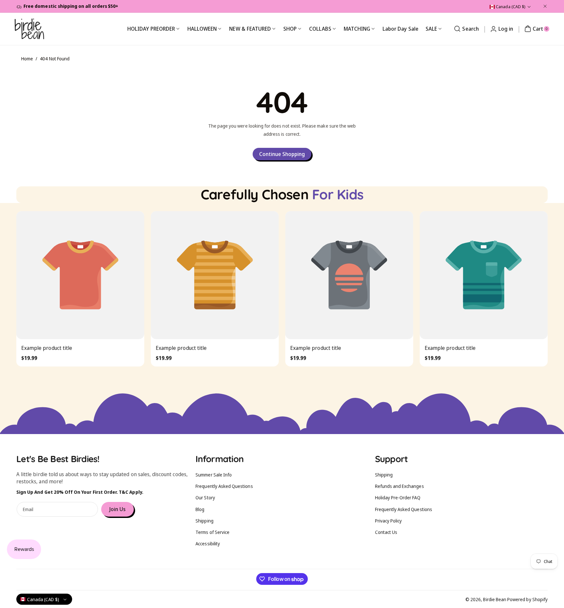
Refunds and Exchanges (399, 486)
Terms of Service (212, 532)
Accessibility (208, 543)
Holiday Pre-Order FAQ (397, 497)
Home (27, 58)
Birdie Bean (494, 599)
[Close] (545, 6)
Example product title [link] (46, 347)
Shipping (204, 521)
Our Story (205, 497)
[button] (465, 29)
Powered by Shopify (527, 599)
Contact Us (386, 532)
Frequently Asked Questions (224, 486)
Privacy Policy (388, 521)
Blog (200, 509)
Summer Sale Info (214, 475)
